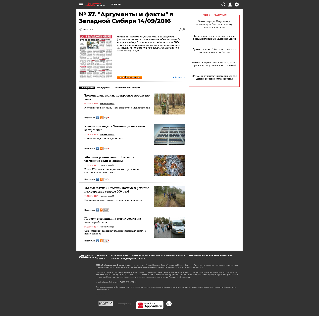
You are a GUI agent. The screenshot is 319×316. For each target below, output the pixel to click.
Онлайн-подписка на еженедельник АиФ (210, 255)
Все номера (179, 77)
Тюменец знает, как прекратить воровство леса (117, 97)
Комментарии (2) (107, 196)
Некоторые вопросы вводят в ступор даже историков (113, 200)
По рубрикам (104, 87)
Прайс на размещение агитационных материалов (158, 255)
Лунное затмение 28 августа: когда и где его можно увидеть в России (214, 50)
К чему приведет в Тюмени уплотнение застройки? (114, 128)
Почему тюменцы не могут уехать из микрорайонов (112, 220)
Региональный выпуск (127, 87)
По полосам (87, 87)
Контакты (101, 259)
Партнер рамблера (124, 304)
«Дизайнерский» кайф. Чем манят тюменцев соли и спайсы (110, 159)
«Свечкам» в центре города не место (104, 138)
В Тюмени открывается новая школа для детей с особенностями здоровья (214, 77)
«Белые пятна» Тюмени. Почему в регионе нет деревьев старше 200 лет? (116, 189)
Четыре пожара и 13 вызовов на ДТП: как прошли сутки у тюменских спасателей (214, 64)
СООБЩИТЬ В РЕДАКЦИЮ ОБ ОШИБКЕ (128, 259)
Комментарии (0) (107, 104)
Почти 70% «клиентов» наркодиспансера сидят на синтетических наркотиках (111, 171)
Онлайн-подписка (129, 77)
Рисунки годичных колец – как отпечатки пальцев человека (117, 107)
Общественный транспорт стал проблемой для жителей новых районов (115, 232)
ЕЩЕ (106, 118)
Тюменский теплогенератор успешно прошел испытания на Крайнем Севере (214, 37)
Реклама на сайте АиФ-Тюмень (112, 255)
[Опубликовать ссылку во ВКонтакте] (97, 117)
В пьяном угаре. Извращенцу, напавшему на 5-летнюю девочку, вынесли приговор (214, 24)
